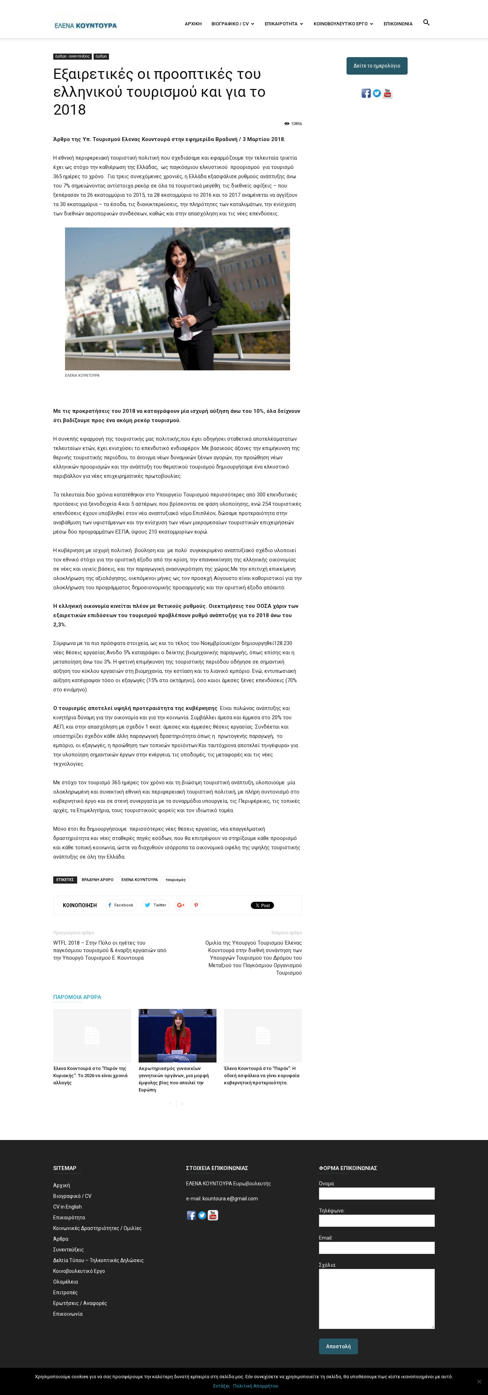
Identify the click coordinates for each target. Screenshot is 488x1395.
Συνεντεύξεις (68, 1249)
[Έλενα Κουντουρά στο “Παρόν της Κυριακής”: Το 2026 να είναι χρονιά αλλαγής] (92, 1035)
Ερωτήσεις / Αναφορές (80, 1303)
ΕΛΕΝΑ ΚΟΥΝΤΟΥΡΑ (139, 880)
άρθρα (101, 56)
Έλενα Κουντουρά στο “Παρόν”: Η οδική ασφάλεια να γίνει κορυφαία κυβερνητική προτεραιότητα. (261, 1075)
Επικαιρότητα (281, 23)
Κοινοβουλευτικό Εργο (341, 23)
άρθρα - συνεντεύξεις (72, 56)
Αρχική (193, 23)
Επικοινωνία (398, 23)
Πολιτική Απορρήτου (255, 1386)
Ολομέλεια (65, 1282)
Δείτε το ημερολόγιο (377, 66)
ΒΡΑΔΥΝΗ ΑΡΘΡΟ (98, 880)
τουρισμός (176, 880)
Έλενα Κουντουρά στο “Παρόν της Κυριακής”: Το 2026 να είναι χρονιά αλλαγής (90, 1075)
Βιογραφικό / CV (230, 23)
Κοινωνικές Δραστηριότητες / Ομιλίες (97, 1228)
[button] (426, 23)
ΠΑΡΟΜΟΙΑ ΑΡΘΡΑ (77, 997)
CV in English (67, 1207)
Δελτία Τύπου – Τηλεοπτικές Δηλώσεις (98, 1260)
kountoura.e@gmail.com (229, 1198)
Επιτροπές (65, 1292)
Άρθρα (60, 1239)
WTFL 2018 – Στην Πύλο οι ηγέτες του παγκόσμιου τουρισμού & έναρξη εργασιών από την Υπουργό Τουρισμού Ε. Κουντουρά (109, 950)
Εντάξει (221, 1386)
